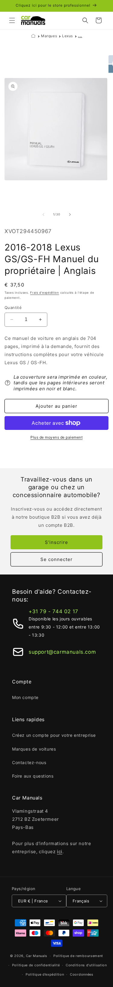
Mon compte (25, 697)
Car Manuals (37, 956)
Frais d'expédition (44, 292)
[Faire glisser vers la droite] (70, 214)
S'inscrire (56, 542)
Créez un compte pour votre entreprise (54, 735)
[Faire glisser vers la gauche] (43, 214)
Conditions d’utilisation (86, 965)
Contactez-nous (29, 762)
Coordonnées (81, 974)
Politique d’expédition (45, 974)
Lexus (67, 36)
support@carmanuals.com (62, 652)
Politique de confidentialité (36, 965)
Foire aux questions (32, 775)
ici (59, 851)
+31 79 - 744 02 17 (53, 611)
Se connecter (56, 559)
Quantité (13, 307)
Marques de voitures (34, 749)
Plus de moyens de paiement (56, 437)
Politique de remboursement (78, 956)
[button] (12, 20)
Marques (49, 36)
